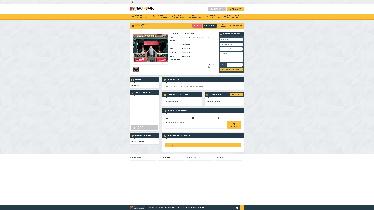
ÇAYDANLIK (155, 27)
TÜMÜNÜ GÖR (235, 94)
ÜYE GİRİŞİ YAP (236, 9)
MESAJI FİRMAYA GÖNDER (232, 69)
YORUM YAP (234, 127)
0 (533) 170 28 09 (240, 2)
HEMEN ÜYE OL (218, 9)
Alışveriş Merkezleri (146, 27)
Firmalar (137, 27)
